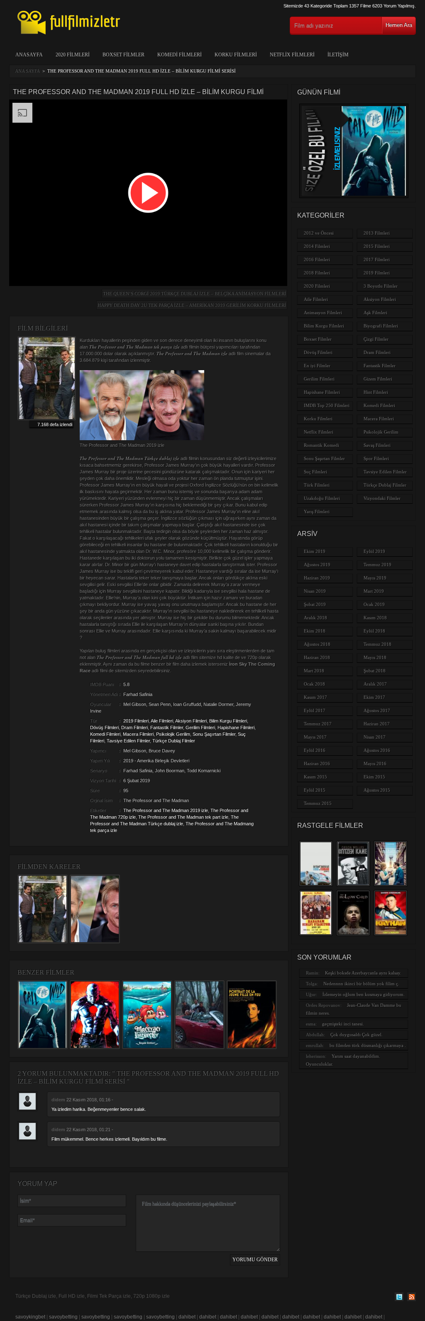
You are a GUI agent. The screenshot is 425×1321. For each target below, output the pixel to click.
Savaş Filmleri (377, 445)
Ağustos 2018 (317, 644)
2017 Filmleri (377, 259)
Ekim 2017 (374, 697)
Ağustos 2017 (377, 710)
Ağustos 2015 (377, 790)
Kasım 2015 (315, 776)
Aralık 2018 (315, 617)
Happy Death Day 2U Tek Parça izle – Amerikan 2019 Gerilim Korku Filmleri (192, 305)
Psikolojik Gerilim (173, 734)
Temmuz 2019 (377, 564)
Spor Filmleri (376, 458)
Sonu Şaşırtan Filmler (214, 734)
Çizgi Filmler (376, 339)
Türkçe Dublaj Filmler (173, 740)
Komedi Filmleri (179, 55)
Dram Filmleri (134, 727)
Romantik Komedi (321, 445)
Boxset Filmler (123, 55)
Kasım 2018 (375, 617)
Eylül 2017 (314, 710)
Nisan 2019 (315, 591)
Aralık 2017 (375, 683)
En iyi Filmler (317, 365)
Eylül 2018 (374, 630)
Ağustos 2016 (377, 750)
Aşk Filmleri (375, 312)
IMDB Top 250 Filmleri (326, 405)
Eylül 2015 (314, 790)
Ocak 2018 (314, 683)
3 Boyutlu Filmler (381, 286)
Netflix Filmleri (292, 55)
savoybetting (63, 1317)
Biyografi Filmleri (381, 325)
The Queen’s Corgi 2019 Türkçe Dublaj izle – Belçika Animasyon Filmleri (194, 293)
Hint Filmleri (376, 392)
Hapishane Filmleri (235, 727)
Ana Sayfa (27, 70)
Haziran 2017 (377, 723)
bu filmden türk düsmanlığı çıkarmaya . (368, 1045)
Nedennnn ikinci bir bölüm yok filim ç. (361, 983)
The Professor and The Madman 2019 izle (165, 810)
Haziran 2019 (317, 577)
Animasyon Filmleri (323, 312)
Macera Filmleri (138, 734)
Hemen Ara (399, 25)
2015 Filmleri (377, 246)
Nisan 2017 (375, 736)
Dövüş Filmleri (104, 727)
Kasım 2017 (315, 697)
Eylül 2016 (314, 750)
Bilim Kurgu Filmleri (228, 720)
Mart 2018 (314, 670)
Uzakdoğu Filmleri (322, 498)
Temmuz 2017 (318, 723)
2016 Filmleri (317, 259)
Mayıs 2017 (315, 736)
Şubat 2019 (315, 604)
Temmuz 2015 (318, 803)
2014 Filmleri (317, 246)
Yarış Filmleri (317, 511)
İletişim (338, 55)
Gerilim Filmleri (200, 727)
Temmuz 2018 (377, 644)
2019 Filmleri (136, 720)
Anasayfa (29, 55)
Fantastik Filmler (166, 727)
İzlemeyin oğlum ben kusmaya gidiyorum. (363, 994)
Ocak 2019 (374, 604)
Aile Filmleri (162, 720)
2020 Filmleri (73, 55)
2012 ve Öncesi (319, 232)
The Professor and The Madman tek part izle (183, 816)
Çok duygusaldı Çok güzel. (356, 1034)
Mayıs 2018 (375, 657)
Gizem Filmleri (378, 378)
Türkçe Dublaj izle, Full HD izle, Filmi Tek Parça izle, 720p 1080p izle (92, 1296)
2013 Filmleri (377, 232)
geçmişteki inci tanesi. (343, 1023)
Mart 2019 (374, 591)
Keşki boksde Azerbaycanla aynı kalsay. (363, 972)
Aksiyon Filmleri (191, 720)
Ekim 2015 (374, 776)
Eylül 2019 (374, 551)
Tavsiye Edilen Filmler (128, 740)
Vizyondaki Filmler (382, 498)
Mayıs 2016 (375, 763)
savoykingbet (30, 1317)
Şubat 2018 (375, 670)
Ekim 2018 (314, 630)
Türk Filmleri (317, 484)
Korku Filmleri (236, 55)
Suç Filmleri (315, 471)
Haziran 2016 (317, 763)
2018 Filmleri (317, 272)
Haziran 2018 (317, 657)
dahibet (186, 1317)
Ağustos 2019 (317, 564)
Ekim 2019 (314, 551)
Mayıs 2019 (375, 577)
